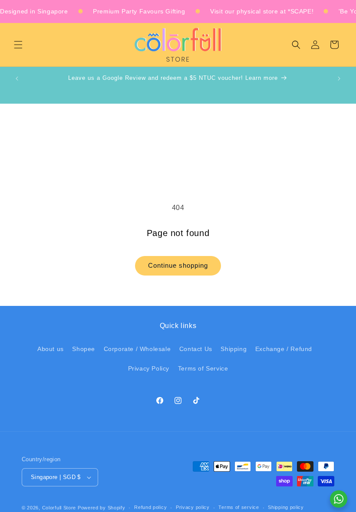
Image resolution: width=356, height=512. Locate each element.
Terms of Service (203, 368)
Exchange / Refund (283, 348)
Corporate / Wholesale (137, 348)
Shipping (234, 348)
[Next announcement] (339, 78)
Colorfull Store (59, 507)
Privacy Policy (148, 368)
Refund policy (150, 507)
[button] (18, 44)
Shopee (83, 348)
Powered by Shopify (101, 507)
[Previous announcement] (16, 78)
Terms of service (238, 507)
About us (50, 348)
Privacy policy (193, 507)
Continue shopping (178, 265)
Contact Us (195, 348)
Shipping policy (286, 507)
